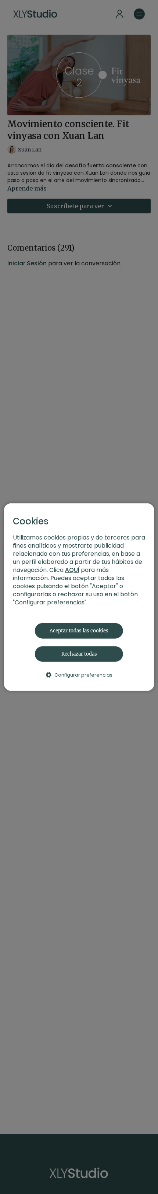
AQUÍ (72, 569)
